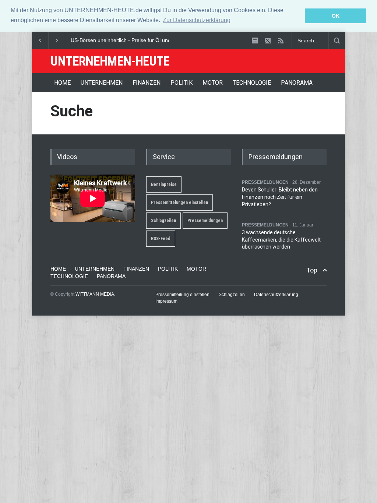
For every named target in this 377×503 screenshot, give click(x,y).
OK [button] (335, 16)
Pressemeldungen (205, 220)
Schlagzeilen (163, 220)
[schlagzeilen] (254, 40)
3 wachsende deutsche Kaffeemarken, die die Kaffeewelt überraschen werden (281, 239)
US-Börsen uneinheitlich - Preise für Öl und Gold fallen (134, 40)
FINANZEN (147, 82)
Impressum (166, 301)
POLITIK (181, 82)
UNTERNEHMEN (102, 82)
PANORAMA (297, 82)
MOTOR (212, 82)
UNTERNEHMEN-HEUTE (109, 61)
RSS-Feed (160, 238)
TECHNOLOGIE (252, 82)
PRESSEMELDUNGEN (265, 182)
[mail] (267, 40)
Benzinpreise (164, 184)
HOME (62, 82)
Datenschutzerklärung (276, 294)
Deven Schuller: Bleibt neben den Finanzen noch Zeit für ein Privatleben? (280, 197)
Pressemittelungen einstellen (179, 202)
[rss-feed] (280, 40)
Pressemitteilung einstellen (182, 294)
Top (311, 270)
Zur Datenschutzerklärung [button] (196, 20)
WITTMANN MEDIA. (95, 294)
